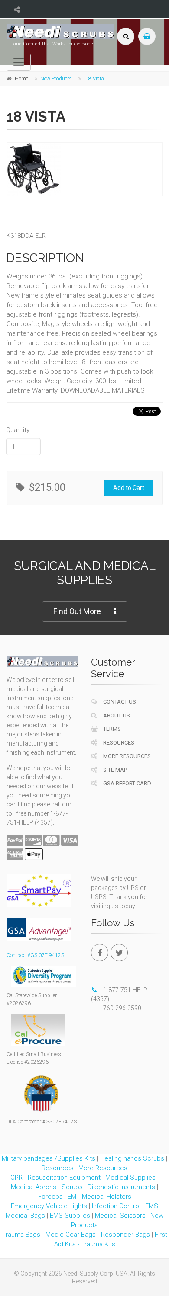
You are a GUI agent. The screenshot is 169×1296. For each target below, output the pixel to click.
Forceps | (53, 1196)
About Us (116, 715)
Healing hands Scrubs (132, 1158)
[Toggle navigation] (18, 62)
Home (21, 79)
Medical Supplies (130, 1177)
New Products (56, 79)
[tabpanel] (82, 169)
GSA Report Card (126, 783)
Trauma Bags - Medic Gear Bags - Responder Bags (76, 1234)
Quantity (17, 430)
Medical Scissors (120, 1215)
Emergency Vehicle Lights (49, 1206)
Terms (111, 729)
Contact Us (119, 701)
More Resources (126, 756)
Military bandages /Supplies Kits (48, 1158)
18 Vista (94, 79)
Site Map (114, 770)
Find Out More (77, 611)
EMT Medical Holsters (99, 1196)
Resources (118, 742)
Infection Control (116, 1206)
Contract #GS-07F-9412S (35, 955)
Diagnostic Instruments (121, 1187)
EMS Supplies (70, 1215)
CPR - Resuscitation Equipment (55, 1177)
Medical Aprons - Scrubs (47, 1187)
